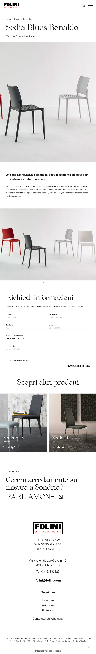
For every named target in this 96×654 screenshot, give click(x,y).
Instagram (48, 605)
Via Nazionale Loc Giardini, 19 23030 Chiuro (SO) (48, 563)
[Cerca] (83, 5)
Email (52, 325)
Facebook (48, 600)
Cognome (53, 314)
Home (8, 19)
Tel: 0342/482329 (48, 571)
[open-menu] (90, 5)
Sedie (16, 19)
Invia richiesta (78, 366)
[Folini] (11, 5)
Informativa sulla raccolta (48, 651)
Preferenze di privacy (63, 641)
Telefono (9, 325)
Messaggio (10, 346)
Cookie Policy (49, 641)
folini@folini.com (48, 580)
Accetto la (20, 360)
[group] (48, 244)
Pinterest (48, 610)
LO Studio (82, 641)
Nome (9, 314)
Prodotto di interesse (14, 335)
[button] (43, 282)
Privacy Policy (25, 360)
